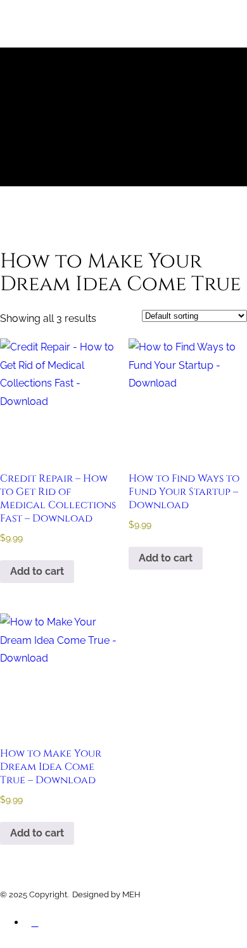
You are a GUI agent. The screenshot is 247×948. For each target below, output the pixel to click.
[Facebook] (34, 928)
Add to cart (37, 571)
